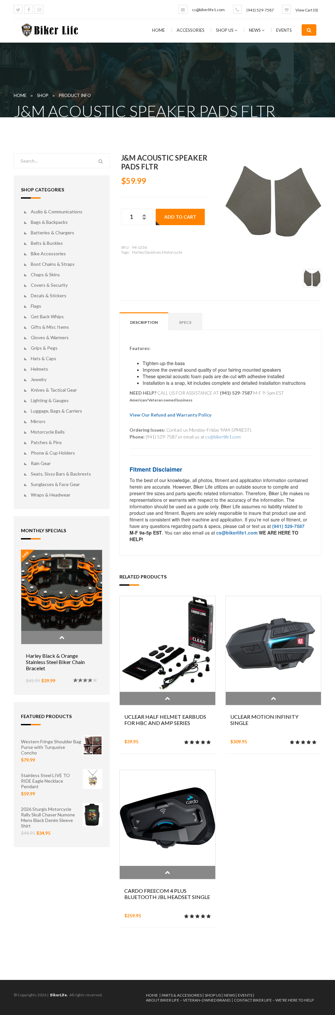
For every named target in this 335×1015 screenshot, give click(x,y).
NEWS (255, 30)
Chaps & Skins (45, 274)
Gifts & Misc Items (50, 327)
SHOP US (225, 30)
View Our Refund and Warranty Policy (170, 415)
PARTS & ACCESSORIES (182, 995)
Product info (75, 95)
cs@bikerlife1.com (208, 9)
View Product (61, 637)
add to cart (180, 217)
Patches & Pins (46, 442)
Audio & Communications (56, 211)
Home (158, 30)
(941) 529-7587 (260, 10)
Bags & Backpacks (49, 222)
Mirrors (38, 421)
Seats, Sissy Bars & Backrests (61, 474)
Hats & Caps (43, 358)
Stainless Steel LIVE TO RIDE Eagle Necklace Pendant (45, 780)
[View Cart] (286, 9)
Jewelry (38, 379)
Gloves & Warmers (50, 337)
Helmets (39, 369)
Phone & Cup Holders (53, 453)
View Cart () (306, 10)
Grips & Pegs (44, 348)
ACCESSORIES (191, 30)
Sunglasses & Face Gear (55, 484)
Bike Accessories (48, 253)
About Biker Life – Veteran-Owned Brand (188, 1000)
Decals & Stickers (48, 295)
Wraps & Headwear (50, 495)
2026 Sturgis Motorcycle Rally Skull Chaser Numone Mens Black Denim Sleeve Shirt (48, 817)
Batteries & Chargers (52, 232)
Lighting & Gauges (50, 400)
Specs (185, 322)
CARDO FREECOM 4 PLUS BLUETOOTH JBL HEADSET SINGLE (167, 894)
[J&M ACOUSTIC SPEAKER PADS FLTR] (273, 201)
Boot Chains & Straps (53, 264)
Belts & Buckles (47, 243)
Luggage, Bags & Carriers (56, 411)
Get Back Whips (47, 316)
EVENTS (284, 30)
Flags (36, 306)
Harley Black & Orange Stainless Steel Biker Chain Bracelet (55, 662)
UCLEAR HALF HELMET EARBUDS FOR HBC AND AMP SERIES (165, 719)
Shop (42, 95)
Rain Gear (41, 463)
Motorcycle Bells (48, 432)
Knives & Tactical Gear (54, 390)
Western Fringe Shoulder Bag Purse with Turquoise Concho (51, 747)
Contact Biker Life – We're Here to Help (274, 1000)
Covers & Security (49, 285)
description (144, 322)
